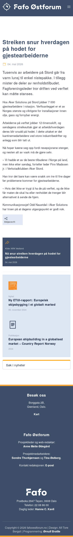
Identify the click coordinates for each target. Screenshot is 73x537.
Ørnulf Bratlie (51, 531)
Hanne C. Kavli (44, 509)
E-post (49, 465)
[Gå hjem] (32, 7)
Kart (36, 414)
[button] (68, 7)
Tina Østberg (52, 458)
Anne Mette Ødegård (36, 446)
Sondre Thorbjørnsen (26, 458)
